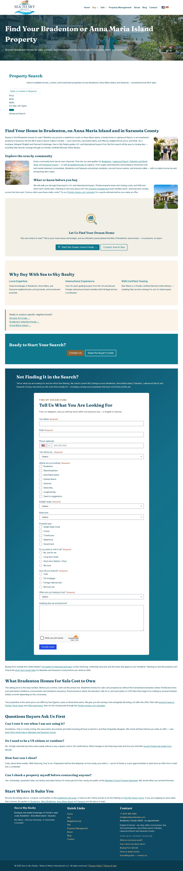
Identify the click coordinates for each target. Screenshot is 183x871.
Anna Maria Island (51, 475)
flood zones (17, 705)
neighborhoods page (66, 798)
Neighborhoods (74, 821)
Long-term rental (51, 557)
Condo (47, 531)
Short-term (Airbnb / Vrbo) (55, 561)
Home (87, 7)
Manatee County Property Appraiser (121, 780)
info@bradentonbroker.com (132, 817)
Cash (46, 574)
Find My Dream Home (134, 798)
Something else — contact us (133, 855)
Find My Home (48, 647)
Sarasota (47, 483)
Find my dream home (129, 851)
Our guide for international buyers (57, 666)
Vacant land (49, 544)
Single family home (52, 527)
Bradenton (106, 161)
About (137, 7)
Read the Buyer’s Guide (101, 352)
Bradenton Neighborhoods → (24, 321)
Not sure (47, 565)
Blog (144, 7)
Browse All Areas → (19, 318)
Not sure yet (49, 587)
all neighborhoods (76, 164)
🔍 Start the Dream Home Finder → (77, 247)
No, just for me (50, 552)
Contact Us (75, 352)
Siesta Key (48, 488)
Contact (153, 7)
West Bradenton (51, 470)
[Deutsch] (167, 7)
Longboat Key (50, 492)
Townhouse (49, 535)
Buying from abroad (129, 847)
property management (99, 188)
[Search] (11, 110)
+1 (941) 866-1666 (128, 813)
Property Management (120, 7)
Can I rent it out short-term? (132, 844)
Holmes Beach (50, 479)
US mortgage (49, 578)
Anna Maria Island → (20, 325)
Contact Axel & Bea (114, 247)
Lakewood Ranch (120, 161)
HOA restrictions (35, 705)
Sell (68, 824)
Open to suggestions (53, 496)
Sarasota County (50, 164)
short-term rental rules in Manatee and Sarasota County (30, 732)
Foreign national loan (53, 582)
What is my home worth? (131, 840)
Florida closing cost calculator (81, 192)
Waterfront (48, 540)
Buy (69, 817)
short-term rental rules (25, 670)
